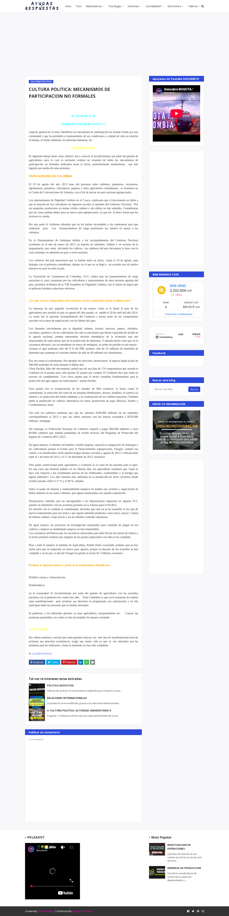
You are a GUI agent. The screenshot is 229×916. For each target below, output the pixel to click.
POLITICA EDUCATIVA (60, 685)
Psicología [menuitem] (115, 6)
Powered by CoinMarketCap (179, 314)
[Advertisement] (114, 44)
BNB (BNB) (178, 285)
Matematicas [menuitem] (94, 6)
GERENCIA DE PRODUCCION (184, 868)
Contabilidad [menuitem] (153, 6)
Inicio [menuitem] (68, 6)
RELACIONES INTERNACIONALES (67, 698)
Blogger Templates (82, 911)
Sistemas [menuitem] (133, 6)
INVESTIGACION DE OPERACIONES (179, 846)
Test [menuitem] (79, 6)
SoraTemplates (46, 911)
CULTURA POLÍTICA (42, 653)
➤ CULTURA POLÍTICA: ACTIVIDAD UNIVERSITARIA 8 (79, 710)
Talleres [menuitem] (193, 6)
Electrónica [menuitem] (174, 6)
